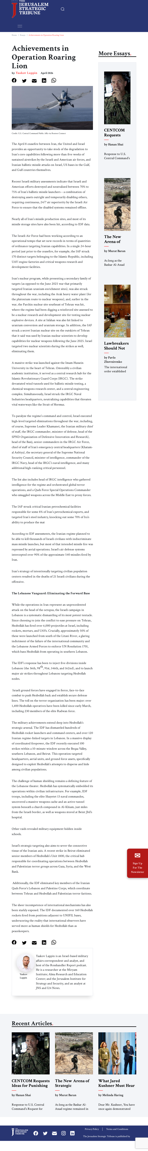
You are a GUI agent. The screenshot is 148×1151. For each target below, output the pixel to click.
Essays (22, 35)
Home (14, 35)
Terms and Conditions (117, 1129)
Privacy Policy (92, 1129)
